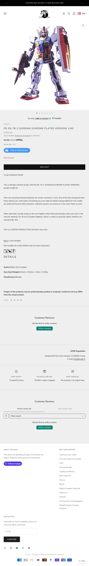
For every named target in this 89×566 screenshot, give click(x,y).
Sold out (44, 167)
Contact (62, 497)
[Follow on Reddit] (29, 548)
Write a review (44, 328)
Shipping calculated (22, 135)
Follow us (63, 492)
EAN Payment (65, 475)
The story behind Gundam (70, 459)
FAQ (61, 463)
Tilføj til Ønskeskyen (19, 150)
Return (62, 480)
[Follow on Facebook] (5, 548)
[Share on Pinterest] (18, 300)
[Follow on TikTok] (23, 548)
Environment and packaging (70, 501)
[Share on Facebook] (11, 300)
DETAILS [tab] (10, 257)
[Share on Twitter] (14, 300)
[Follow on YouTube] (17, 548)
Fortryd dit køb (65, 467)
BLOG (61, 484)
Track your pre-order (67, 454)
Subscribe (12, 539)
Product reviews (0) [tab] (24, 409)
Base (6, 240)
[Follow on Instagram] (11, 548)
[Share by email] (21, 300)
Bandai (7, 124)
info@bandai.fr (79, 359)
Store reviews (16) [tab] (65, 409)
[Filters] (6, 416)
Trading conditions (67, 471)
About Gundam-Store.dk (69, 488)
